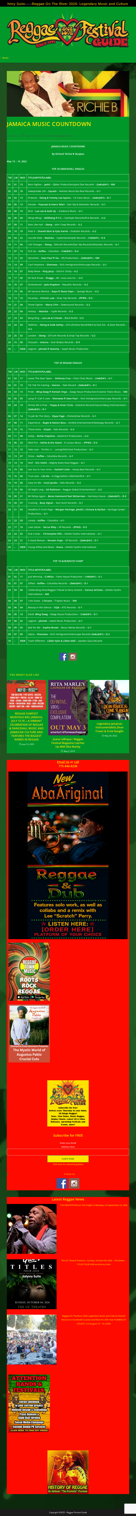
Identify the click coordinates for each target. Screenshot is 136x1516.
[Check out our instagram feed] (73, 657)
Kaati (14, 135)
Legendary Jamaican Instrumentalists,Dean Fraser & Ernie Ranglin (110, 727)
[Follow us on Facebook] (63, 657)
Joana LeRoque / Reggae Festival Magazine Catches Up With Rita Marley (67, 742)
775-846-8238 (68, 766)
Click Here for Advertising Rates (68, 1164)
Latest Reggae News (61, 135)
